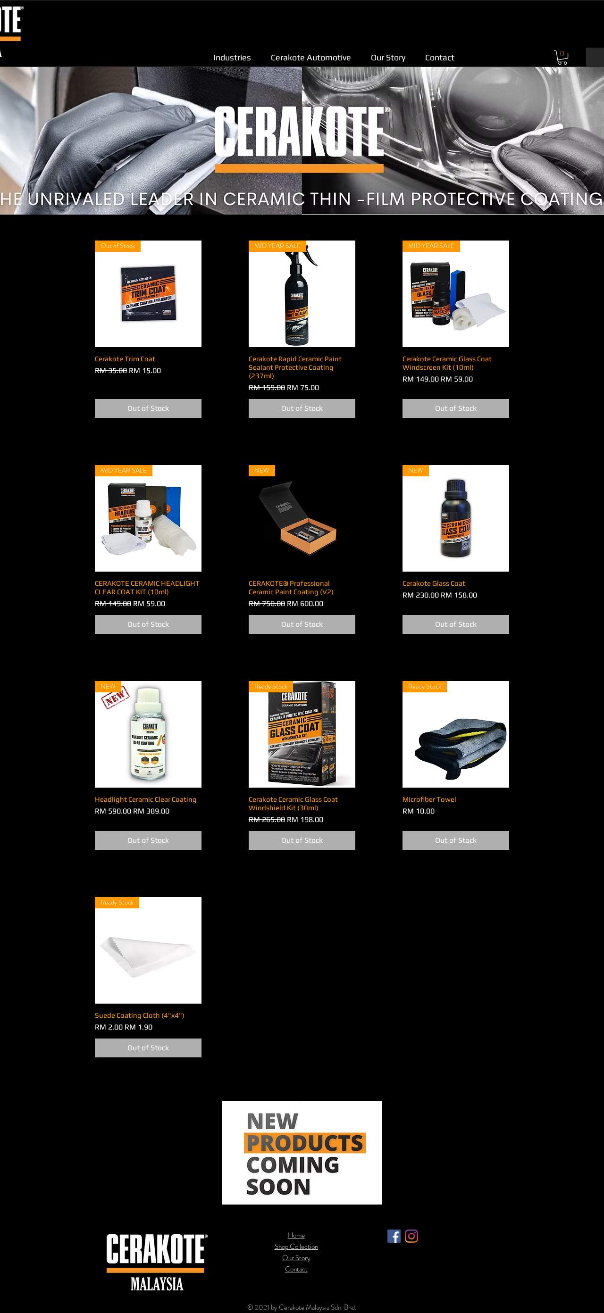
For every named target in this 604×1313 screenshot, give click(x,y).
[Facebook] (394, 1236)
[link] (562, 57)
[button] (232, 57)
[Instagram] (411, 1236)
